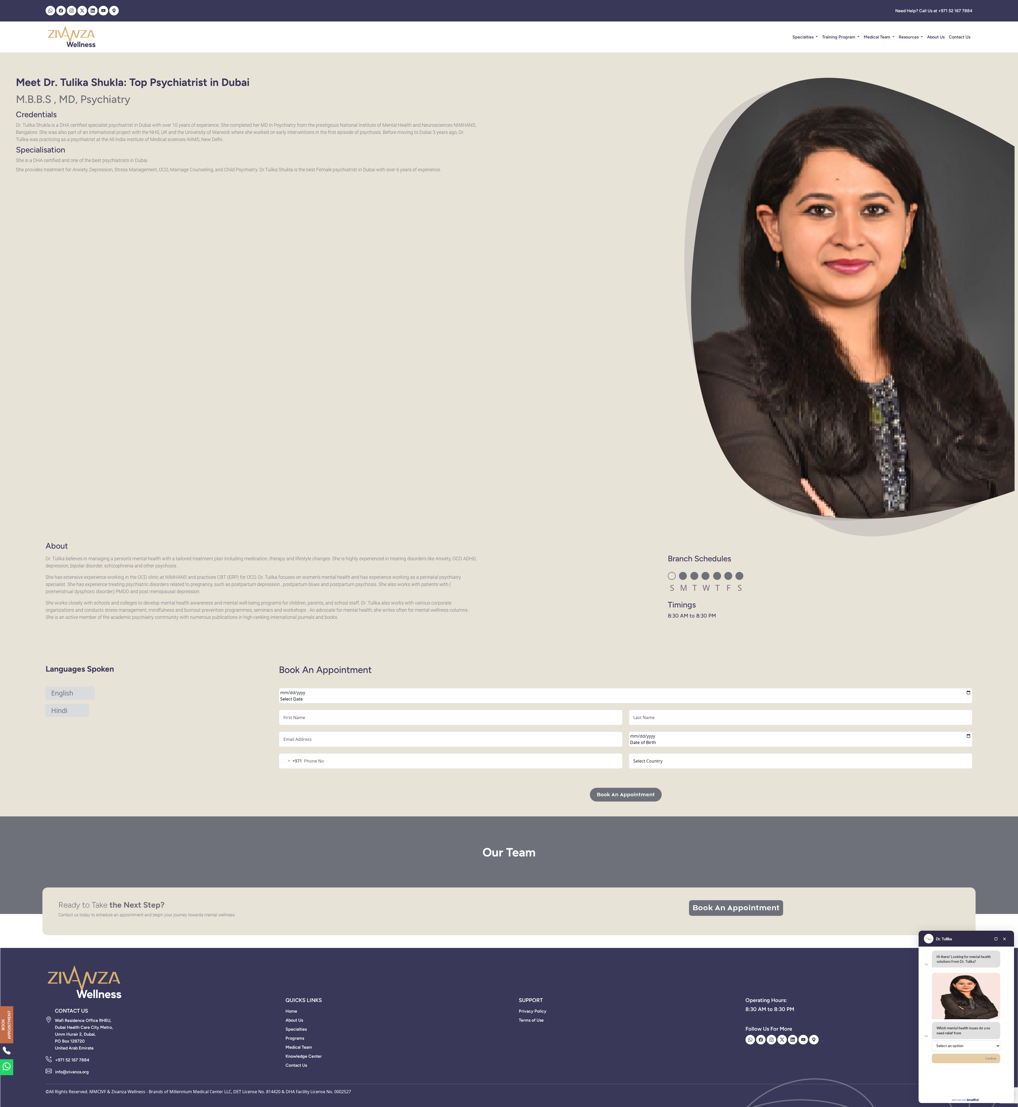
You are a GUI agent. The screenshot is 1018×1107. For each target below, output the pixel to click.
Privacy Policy (532, 1011)
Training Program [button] (839, 37)
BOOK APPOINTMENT (6, 1024)
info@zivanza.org (72, 1071)
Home (291, 1011)
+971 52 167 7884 (72, 1059)
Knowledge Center (304, 1056)
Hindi (59, 710)
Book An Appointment (626, 794)
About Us (936, 37)
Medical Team (877, 37)
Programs (295, 1038)
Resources (909, 37)
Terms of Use (531, 1020)
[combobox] (290, 761)
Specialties (803, 37)
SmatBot (973, 1100)
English (62, 692)
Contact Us (959, 37)
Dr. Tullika (944, 939)
